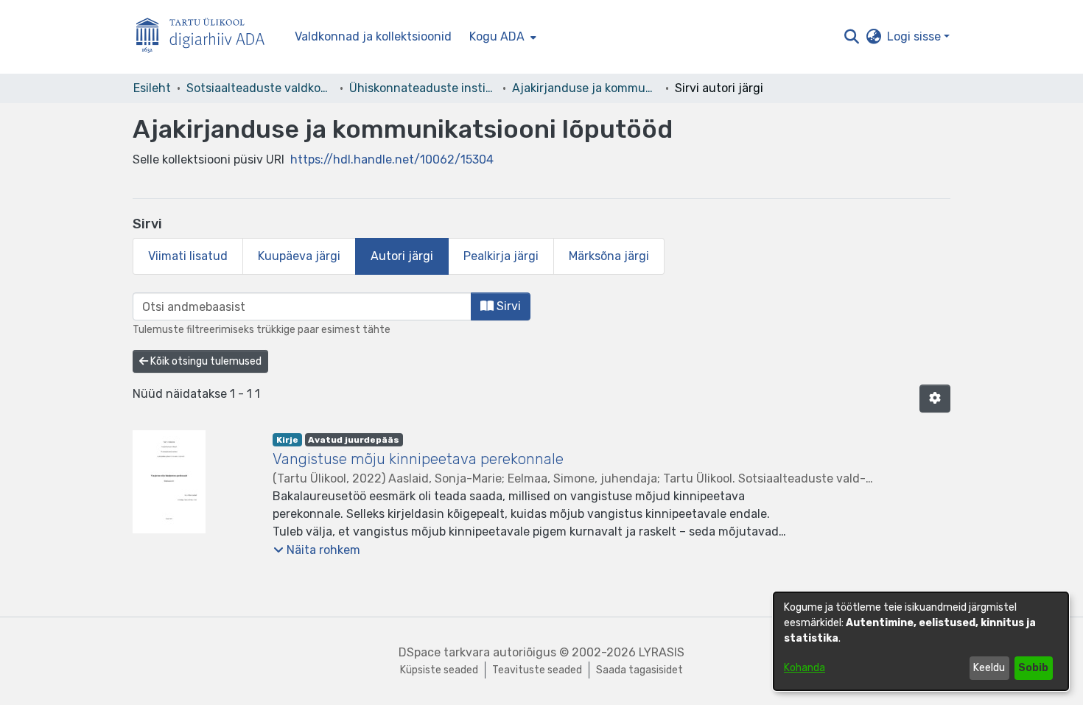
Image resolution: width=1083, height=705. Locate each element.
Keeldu (989, 668)
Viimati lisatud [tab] (188, 256)
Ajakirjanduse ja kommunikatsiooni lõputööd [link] (585, 88)
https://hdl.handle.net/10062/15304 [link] (392, 159)
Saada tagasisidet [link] (639, 670)
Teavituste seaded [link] (537, 670)
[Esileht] (206, 37)
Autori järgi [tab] (402, 256)
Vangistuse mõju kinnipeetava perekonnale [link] (418, 459)
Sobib (1033, 668)
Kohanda (804, 668)
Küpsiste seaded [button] (439, 670)
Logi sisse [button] (915, 36)
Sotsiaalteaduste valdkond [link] (260, 88)
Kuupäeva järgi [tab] (299, 256)
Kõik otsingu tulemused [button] (205, 361)
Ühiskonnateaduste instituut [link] (423, 88)
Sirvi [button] (507, 306)
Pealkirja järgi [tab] (501, 256)
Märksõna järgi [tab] (609, 256)
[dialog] (921, 641)
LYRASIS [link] (661, 652)
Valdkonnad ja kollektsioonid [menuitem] (373, 36)
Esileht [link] (152, 88)
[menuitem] (501, 37)
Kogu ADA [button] (497, 36)
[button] (851, 37)
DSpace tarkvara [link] (444, 652)
